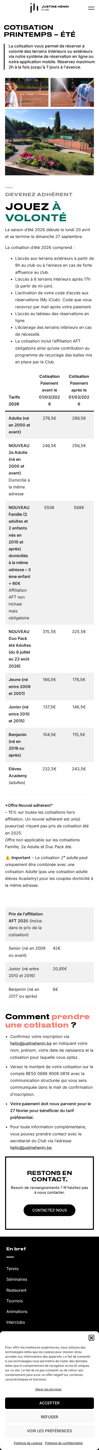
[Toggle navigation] (91, 8)
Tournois (14, 1300)
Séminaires (16, 1279)
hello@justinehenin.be (31, 1043)
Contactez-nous (49, 1210)
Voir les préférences (49, 1430)
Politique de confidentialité (64, 1443)
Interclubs (15, 1322)
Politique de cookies (28, 1443)
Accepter (49, 1403)
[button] (91, 1337)
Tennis (12, 1268)
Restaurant (16, 1290)
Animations (16, 1311)
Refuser (49, 1416)
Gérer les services (48, 1389)
